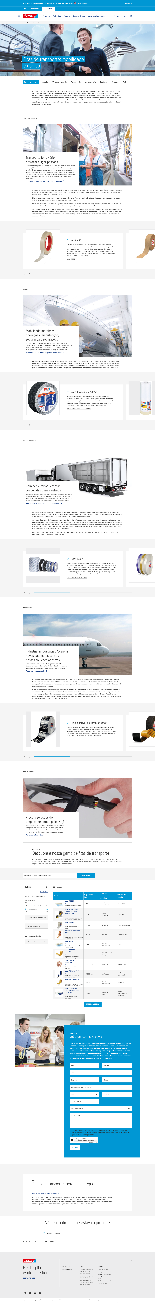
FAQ (124, 82)
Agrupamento (90, 82)
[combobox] (36, 917)
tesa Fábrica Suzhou (85, 1273)
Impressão (26, 1300)
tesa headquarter (67, 1269)
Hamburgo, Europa (103, 1269)
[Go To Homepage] (25, 9)
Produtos (103, 82)
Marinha (45, 82)
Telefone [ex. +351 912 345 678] (83, 1087)
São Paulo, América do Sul (105, 1281)
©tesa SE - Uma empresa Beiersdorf (122, 1300)
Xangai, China (101, 1272)
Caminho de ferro (31, 82)
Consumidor (34, 9)
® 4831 (71, 259)
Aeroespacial (76, 82)
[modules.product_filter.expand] (45, 917)
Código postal (76, 1101)
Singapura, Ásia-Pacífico (104, 1274)
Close (127, 3)
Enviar (75, 1148)
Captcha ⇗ (93, 1142)
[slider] (26, 909)
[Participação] (65, 903)
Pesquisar (85, 875)
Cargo (106, 1080)
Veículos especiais (59, 82)
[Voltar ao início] (130, 1260)
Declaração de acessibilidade (56, 1300)
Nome (73, 1066)
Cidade (106, 1094)
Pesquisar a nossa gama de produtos (37, 875)
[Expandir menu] (19, 16)
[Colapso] (46, 887)
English (85, 3)
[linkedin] (40, 1293)
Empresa (74, 1080)
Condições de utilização (86, 1300)
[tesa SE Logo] (30, 16)
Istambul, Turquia (102, 1283)
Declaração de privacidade (38, 1300)
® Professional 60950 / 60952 (79, 409)
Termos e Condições (72, 1300)
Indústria (48, 9)
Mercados (26, 23)
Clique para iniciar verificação (85, 1140)
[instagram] (35, 1293)
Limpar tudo (44, 891)
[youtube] (25, 1293)
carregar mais (92, 1004)
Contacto (114, 82)
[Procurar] (113, 16)
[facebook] (30, 1293)
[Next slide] (30, 274)
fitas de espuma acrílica (77, 577)
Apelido (106, 1066)
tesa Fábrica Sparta (85, 1280)
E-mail (73, 1073)
